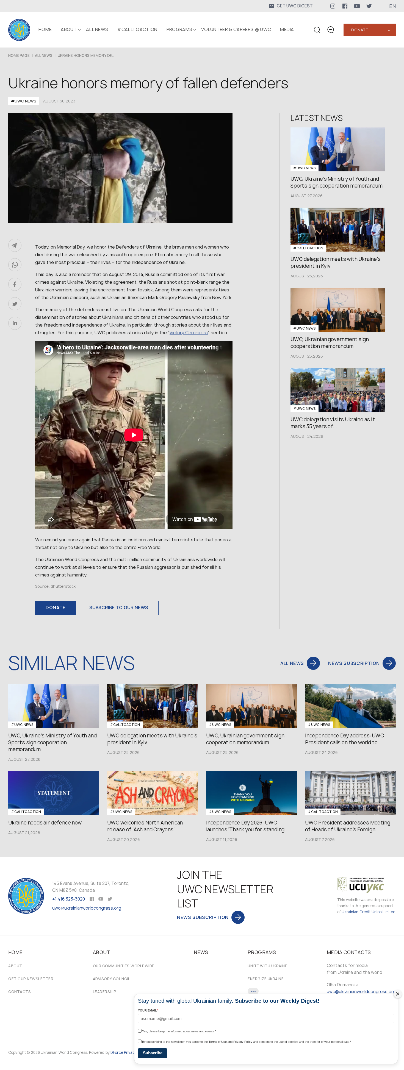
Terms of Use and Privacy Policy (230, 1041)
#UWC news (23, 101)
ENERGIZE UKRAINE (266, 978)
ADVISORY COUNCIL (111, 978)
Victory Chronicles (189, 333)
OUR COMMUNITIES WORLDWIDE (123, 965)
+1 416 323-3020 (68, 899)
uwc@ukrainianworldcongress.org (86, 908)
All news (97, 29)
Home (45, 29)
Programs (179, 29)
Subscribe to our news (118, 607)
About (15, 965)
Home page (19, 55)
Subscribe (152, 1053)
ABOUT (69, 29)
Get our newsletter (30, 978)
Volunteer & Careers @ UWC (236, 29)
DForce (116, 1052)
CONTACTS (19, 991)
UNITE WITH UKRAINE (267, 965)
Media (287, 29)
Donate (359, 29)
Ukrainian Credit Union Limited (368, 911)
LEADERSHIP (104, 991)
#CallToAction (137, 29)
